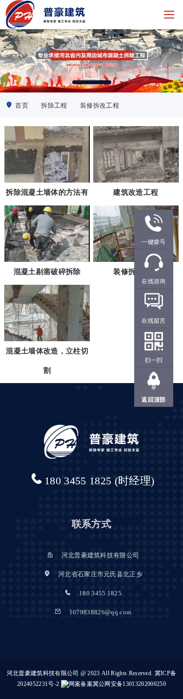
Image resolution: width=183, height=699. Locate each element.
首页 (21, 105)
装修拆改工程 (99, 105)
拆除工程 (54, 105)
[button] (91, 82)
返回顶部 (153, 399)
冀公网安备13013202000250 (129, 684)
